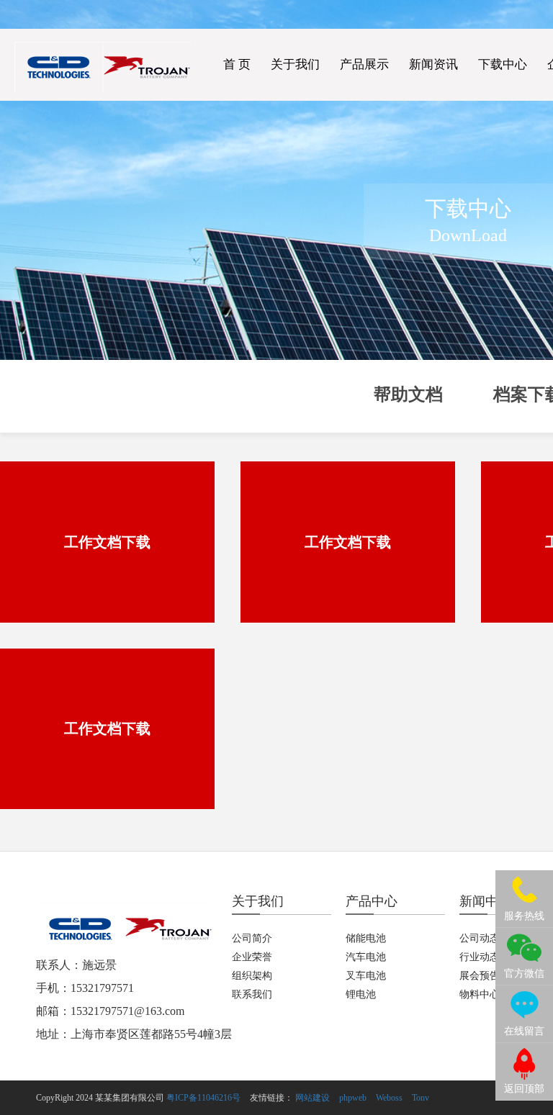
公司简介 (252, 938)
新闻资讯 (433, 64)
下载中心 (502, 64)
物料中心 (479, 994)
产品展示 (364, 64)
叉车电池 (366, 975)
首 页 (237, 64)
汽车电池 (366, 957)
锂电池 (361, 994)
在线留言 (524, 1031)
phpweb (353, 1098)
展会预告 (479, 975)
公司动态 (479, 938)
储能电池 (366, 938)
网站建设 (312, 1098)
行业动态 (479, 957)
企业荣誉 (252, 957)
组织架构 (252, 975)
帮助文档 (408, 394)
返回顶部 (524, 1088)
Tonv (420, 1098)
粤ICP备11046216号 (203, 1098)
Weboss (389, 1098)
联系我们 (252, 994)
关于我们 (295, 64)
